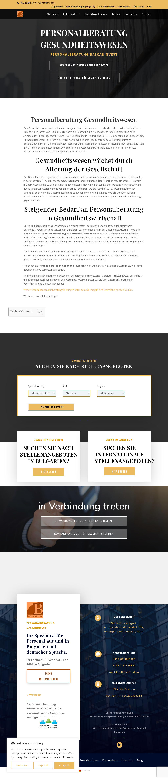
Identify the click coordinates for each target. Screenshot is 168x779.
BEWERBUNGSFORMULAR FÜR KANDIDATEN (84, 65)
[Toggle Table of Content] (38, 312)
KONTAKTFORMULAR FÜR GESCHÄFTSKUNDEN (84, 77)
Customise (21, 765)
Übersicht (138, 7)
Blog (149, 7)
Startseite (52, 14)
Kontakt (129, 14)
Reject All (43, 765)
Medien (116, 14)
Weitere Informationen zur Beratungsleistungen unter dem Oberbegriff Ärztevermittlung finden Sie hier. (78, 289)
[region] (43, 755)
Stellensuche (70, 14)
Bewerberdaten (106, 7)
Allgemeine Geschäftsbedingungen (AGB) (73, 7)
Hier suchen (48, 471)
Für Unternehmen (94, 14)
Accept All (64, 765)
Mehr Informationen (48, 676)
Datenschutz (123, 7)
